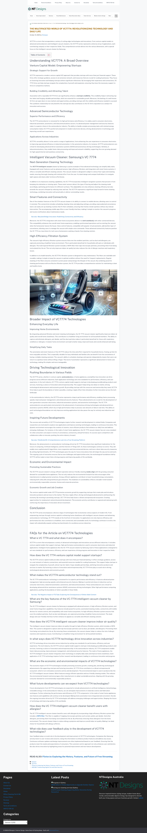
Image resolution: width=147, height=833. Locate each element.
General (34, 761)
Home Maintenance (61, 15)
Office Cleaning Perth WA (12, 794)
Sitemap (6, 803)
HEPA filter (41, 716)
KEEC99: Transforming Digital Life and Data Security (47, 767)
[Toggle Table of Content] (48, 55)
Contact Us (77, 2)
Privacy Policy (58, 2)
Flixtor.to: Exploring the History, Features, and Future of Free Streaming (77, 756)
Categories (7, 819)
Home (35, 2)
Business (51, 15)
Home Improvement (41, 15)
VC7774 (34, 763)
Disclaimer (86, 2)
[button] (116, 15)
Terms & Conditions (46, 2)
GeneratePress (54, 830)
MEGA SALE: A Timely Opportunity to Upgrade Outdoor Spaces (72, 785)
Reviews (6, 800)
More (110, 15)
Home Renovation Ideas (74, 15)
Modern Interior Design (99, 15)
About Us (68, 2)
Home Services (87, 15)
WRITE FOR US (110, 2)
